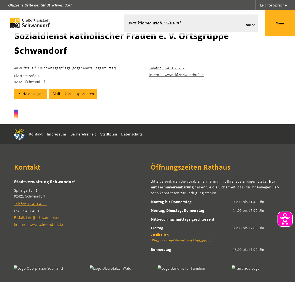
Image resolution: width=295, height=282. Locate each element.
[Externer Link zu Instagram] (16, 114)
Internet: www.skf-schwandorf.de (176, 74)
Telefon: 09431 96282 (167, 67)
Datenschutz (132, 134)
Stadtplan (108, 134)
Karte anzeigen (31, 93)
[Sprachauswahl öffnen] (251, 5)
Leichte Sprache (273, 5)
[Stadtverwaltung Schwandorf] (79, 202)
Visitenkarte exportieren (73, 93)
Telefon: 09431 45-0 (30, 203)
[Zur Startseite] (55, 23)
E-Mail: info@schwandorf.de (37, 217)
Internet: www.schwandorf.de (38, 224)
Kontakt (36, 134)
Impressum (56, 134)
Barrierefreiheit (83, 134)
